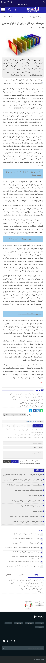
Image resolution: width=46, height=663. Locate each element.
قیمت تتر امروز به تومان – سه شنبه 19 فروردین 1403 (24, 538)
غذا (9, 623)
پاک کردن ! (7, 462)
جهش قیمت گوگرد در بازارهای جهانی (31, 506)
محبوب (21, 574)
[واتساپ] (41, 410)
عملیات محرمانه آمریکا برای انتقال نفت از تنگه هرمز (27, 521)
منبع (41, 382)
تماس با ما (36, 2)
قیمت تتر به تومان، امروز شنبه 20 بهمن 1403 (26, 534)
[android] (14, 640)
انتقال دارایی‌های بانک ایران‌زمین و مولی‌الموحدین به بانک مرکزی (26, 394)
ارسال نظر (15, 462)
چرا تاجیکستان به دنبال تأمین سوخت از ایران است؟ (30, 403)
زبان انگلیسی (28, 421)
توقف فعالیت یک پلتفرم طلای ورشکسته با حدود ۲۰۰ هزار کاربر (27, 397)
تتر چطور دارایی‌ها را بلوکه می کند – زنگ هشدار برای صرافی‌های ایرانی (24, 557)
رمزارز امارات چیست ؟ (35, 495)
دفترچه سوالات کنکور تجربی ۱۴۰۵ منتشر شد (29, 490)
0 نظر (12, 17)
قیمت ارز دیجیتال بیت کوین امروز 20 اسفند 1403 (25, 552)
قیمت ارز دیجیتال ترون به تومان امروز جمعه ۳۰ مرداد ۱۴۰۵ (28, 400)
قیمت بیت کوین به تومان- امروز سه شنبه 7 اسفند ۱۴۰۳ (23, 561)
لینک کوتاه (28, 415)
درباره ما (43, 2)
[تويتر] (8, 2)
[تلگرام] (1, 2)
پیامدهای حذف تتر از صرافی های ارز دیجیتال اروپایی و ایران (22, 547)
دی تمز (35, 659)
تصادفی (8, 574)
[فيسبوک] (34, 410)
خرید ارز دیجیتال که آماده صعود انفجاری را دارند (25, 543)
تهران (40, 623)
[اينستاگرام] (5, 2)
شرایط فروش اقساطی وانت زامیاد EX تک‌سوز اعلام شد (29, 406)
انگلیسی (34, 421)
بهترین (19, 623)
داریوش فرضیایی (37, 511)
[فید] (11, 2)
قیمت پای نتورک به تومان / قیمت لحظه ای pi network (23, 566)
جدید (36, 574)
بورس (30, 623)
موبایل (40, 627)
